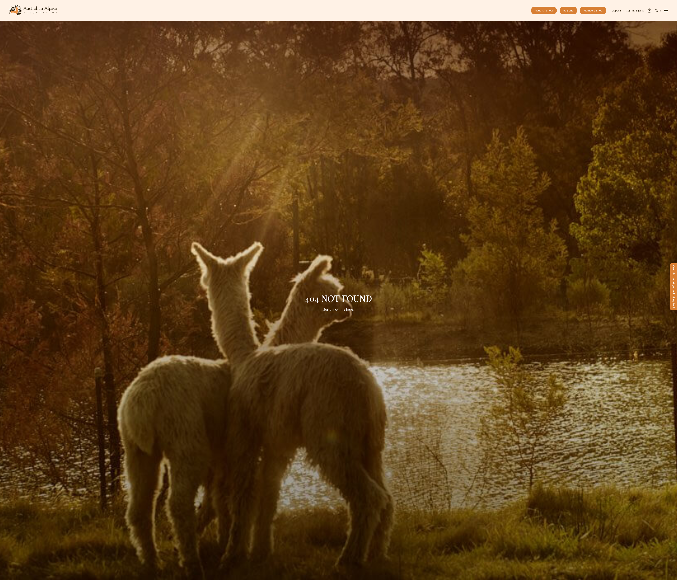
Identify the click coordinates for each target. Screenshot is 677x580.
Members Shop (593, 10)
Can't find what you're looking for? (673, 286)
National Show (544, 10)
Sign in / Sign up (635, 10)
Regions (568, 10)
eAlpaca (616, 10)
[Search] (656, 10)
